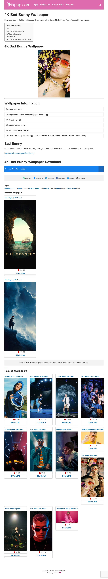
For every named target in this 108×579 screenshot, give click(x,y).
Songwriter (71, 188)
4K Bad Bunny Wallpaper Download (19, 39)
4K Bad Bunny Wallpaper (15, 31)
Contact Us (69, 4)
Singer (58, 188)
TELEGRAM (50, 178)
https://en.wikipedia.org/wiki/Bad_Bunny (19, 153)
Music (20, 188)
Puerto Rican (34, 188)
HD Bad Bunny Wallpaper (14, 376)
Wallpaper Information (14, 34)
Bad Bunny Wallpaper (38, 429)
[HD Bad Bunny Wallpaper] (15, 398)
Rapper (47, 188)
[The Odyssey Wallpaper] (20, 234)
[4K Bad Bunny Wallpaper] (54, 73)
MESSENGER (39, 178)
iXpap (36, 4)
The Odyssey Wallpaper (13, 198)
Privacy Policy (57, 4)
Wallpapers (44, 4)
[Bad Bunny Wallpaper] (41, 451)
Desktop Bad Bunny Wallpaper (93, 429)
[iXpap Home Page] (18, 4)
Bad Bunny (11, 36)
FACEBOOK (61, 178)
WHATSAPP (28, 178)
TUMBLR (71, 178)
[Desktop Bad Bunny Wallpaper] (92, 438)
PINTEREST (81, 178)
